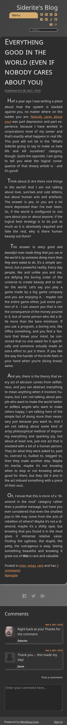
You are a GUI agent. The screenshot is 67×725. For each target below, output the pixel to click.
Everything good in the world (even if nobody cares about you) (29, 61)
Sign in (58, 722)
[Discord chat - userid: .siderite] (41, 14)
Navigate (11, 575)
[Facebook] (42, 19)
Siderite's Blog (37, 7)
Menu (16, 15)
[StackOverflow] (51, 19)
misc (22, 566)
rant (40, 566)
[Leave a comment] (56, 24)
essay (32, 566)
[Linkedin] (51, 14)
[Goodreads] (51, 24)
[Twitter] (46, 19)
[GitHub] (56, 19)
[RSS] (46, 14)
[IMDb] (56, 14)
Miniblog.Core (29, 722)
